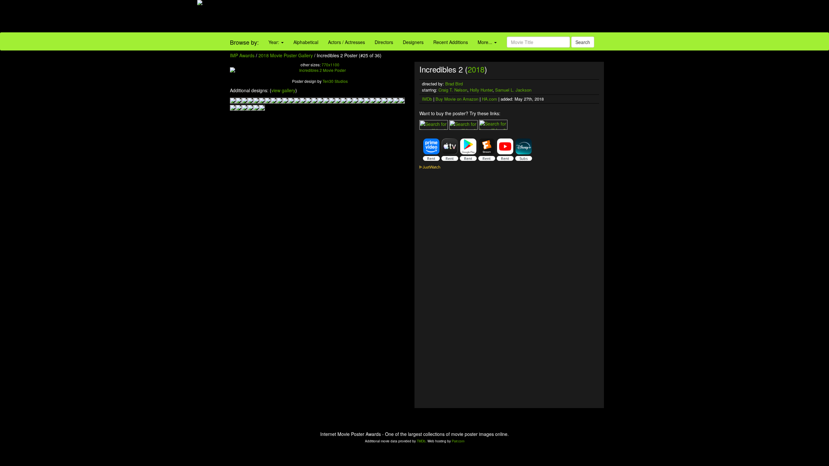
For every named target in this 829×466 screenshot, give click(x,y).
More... (486, 42)
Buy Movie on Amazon (457, 99)
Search (582, 42)
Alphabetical (305, 42)
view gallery (283, 90)
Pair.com (458, 441)
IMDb (427, 99)
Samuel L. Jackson (513, 90)
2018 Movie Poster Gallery (285, 55)
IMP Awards (242, 55)
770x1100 (330, 64)
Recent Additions (450, 42)
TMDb (421, 441)
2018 (476, 69)
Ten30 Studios (335, 81)
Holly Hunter (481, 90)
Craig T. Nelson (452, 90)
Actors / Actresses (346, 42)
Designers (413, 42)
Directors (384, 42)
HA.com (489, 99)
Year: (274, 42)
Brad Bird (454, 84)
